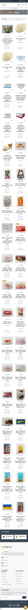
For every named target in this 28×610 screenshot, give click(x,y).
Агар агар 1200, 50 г (7, 67)
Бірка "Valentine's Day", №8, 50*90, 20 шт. (20, 379)
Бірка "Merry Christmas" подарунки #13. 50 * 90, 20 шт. (20, 324)
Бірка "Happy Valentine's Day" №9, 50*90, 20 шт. (7, 296)
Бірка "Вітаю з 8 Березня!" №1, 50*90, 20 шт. (20, 406)
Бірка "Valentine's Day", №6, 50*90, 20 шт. (7, 379)
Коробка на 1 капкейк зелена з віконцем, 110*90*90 (22, 536)
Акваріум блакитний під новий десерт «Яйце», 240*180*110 (7, 98)
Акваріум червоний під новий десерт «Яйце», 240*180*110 (21, 128)
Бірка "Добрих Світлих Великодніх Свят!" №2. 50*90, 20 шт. (20, 460)
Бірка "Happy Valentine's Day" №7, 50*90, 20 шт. (20, 269)
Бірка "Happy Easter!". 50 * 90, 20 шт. (21, 212)
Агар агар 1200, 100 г (20, 39)
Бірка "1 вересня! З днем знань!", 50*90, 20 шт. (21, 157)
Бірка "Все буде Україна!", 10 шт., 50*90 (21, 432)
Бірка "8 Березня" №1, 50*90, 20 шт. (20, 184)
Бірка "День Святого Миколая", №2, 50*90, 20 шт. (7, 460)
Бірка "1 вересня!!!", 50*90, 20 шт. (7, 185)
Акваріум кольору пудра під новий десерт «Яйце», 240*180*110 (20, 98)
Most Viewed (5, 531)
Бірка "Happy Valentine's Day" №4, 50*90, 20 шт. (7, 269)
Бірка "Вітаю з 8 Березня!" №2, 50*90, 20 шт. (7, 432)
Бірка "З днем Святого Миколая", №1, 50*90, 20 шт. (20, 519)
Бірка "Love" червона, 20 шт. (7, 322)
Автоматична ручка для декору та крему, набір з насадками (7, 41)
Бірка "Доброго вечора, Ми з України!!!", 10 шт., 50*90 (7, 519)
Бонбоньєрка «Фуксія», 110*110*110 (9, 536)
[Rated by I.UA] (3, 609)
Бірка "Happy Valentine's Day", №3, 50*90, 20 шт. (20, 296)
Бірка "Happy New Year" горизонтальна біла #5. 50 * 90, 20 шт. (7, 241)
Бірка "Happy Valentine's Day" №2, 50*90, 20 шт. (20, 239)
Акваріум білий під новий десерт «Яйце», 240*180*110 (20, 69)
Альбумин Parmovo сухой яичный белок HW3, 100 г (7, 158)
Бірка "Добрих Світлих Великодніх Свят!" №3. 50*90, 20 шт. (7, 489)
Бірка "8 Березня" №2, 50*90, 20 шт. (7, 211)
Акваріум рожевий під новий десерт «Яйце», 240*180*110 (7, 128)
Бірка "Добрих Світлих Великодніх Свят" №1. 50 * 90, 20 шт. (20, 489)
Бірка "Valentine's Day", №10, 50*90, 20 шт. (7, 352)
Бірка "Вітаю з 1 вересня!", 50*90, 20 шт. (7, 406)
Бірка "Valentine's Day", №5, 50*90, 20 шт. (20, 352)
